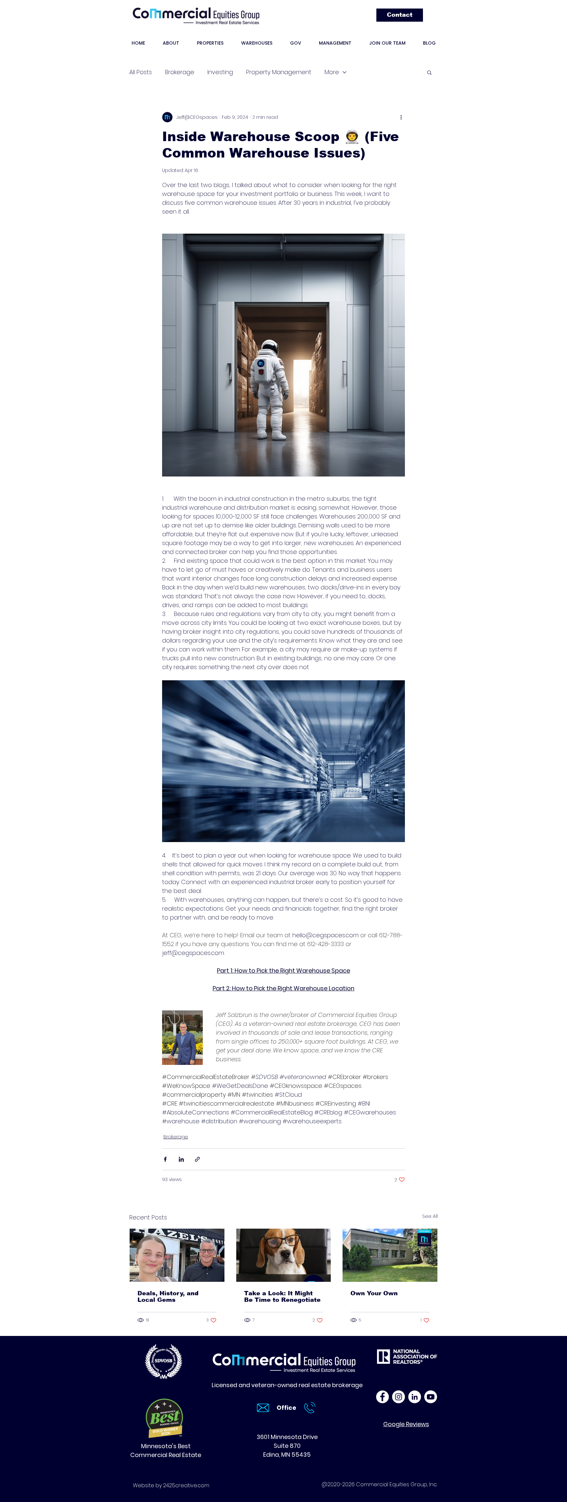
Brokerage (179, 72)
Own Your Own (374, 1293)
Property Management (278, 72)
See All (430, 1216)
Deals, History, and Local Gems (168, 1296)
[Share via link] (197, 1159)
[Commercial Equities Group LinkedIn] (414, 1396)
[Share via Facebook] (165, 1159)
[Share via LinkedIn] (181, 1159)
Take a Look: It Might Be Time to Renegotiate (282, 1296)
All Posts (140, 72)
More (332, 72)
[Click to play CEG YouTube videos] (430, 1396)
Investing (220, 72)
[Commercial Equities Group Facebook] (382, 1396)
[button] (429, 72)
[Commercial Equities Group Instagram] (398, 1396)
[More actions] (401, 117)
